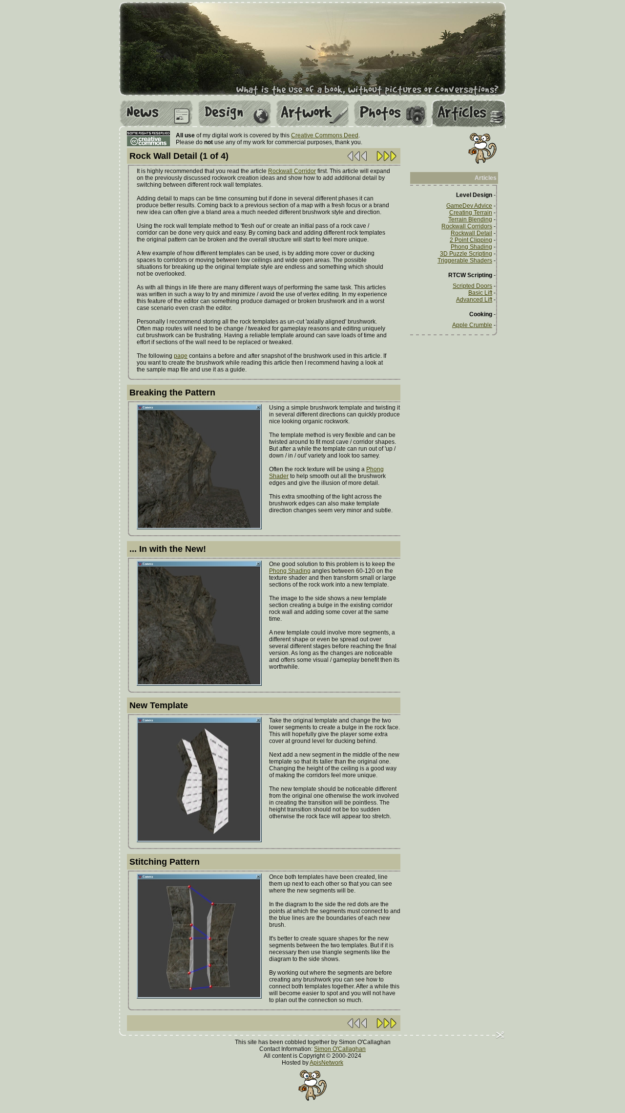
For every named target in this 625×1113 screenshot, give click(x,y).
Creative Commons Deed (324, 135)
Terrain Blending (470, 219)
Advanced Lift (474, 299)
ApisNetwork (326, 1062)
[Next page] (386, 161)
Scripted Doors (472, 286)
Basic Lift (480, 292)
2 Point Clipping (471, 240)
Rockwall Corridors (466, 226)
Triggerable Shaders (465, 260)
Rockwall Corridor (292, 171)
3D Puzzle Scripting (466, 253)
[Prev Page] (357, 1028)
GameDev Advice (469, 205)
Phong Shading (290, 570)
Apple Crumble (472, 325)
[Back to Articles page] (357, 161)
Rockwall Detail (471, 233)
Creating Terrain (470, 212)
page (181, 355)
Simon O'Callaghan (340, 1049)
